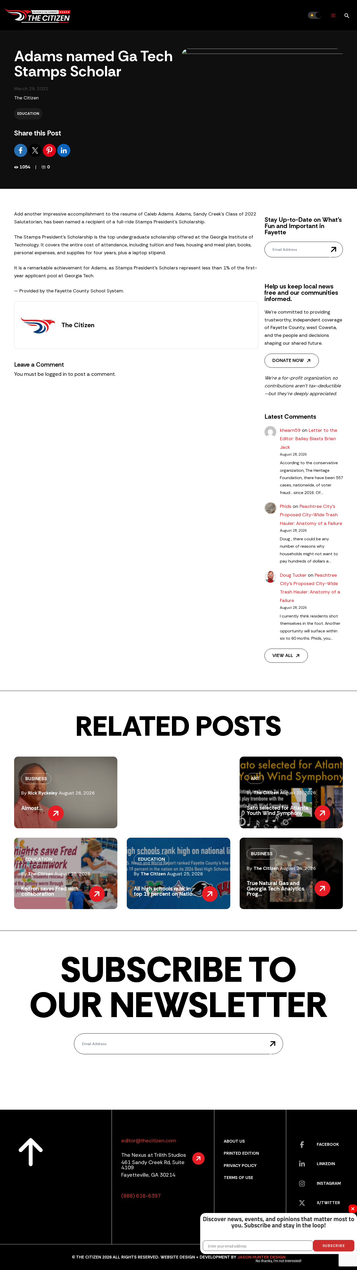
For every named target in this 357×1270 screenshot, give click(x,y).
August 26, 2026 (77, 793)
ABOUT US (234, 1141)
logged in (56, 374)
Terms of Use (238, 1177)
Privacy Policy (240, 1165)
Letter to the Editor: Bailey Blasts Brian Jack (308, 438)
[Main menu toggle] (333, 15)
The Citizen (26, 98)
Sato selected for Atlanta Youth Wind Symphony (277, 810)
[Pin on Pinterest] (50, 150)
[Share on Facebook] (21, 150)
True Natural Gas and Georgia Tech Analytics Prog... (275, 888)
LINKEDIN (326, 1163)
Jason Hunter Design (261, 1257)
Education (28, 113)
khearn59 (290, 430)
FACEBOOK (328, 1144)
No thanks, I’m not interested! (278, 1261)
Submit (333, 249)
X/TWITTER (328, 1202)
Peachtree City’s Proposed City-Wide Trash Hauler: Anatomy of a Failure (311, 514)
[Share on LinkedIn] (63, 150)
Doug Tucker (293, 575)
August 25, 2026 (298, 793)
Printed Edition (241, 1153)
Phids (285, 506)
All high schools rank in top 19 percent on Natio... (165, 891)
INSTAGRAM (329, 1183)
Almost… (32, 808)
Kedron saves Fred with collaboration (49, 891)
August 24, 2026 (298, 868)
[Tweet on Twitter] (35, 150)
